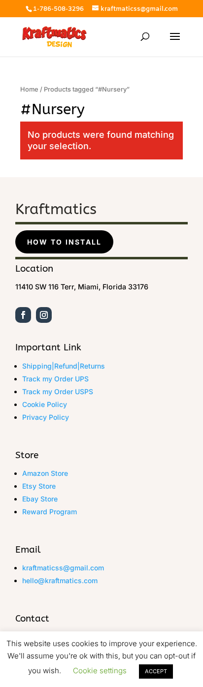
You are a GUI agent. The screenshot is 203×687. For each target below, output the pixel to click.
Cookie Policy (44, 404)
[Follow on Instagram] (44, 315)
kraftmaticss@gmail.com (63, 567)
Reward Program (49, 511)
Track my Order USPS (57, 391)
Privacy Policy (45, 417)
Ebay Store (40, 499)
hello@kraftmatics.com (60, 580)
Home (29, 89)
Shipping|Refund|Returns (63, 366)
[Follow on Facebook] (23, 315)
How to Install (64, 242)
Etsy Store (39, 486)
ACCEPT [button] (156, 671)
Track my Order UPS (55, 379)
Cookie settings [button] (100, 670)
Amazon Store (45, 473)
